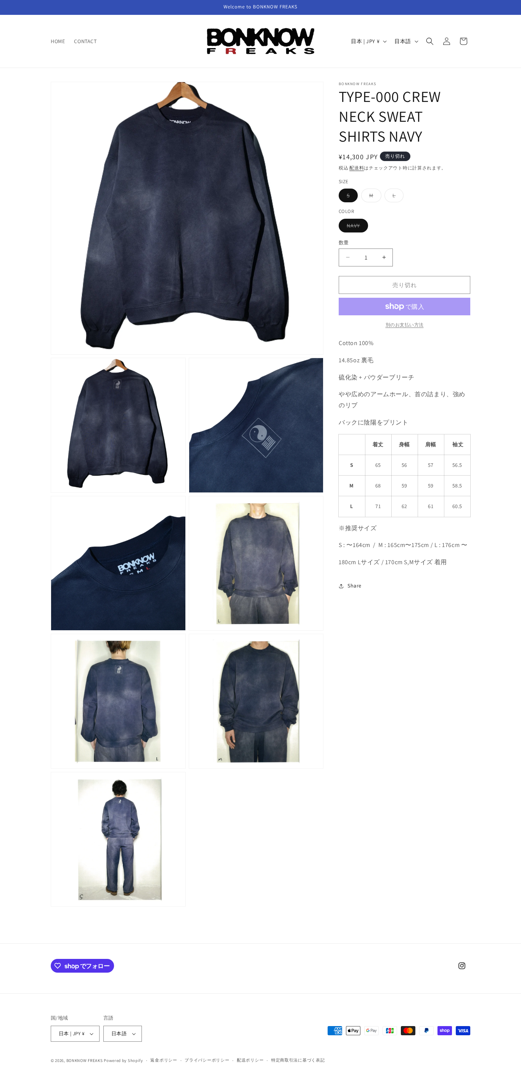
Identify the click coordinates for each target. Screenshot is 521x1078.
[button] (429, 41)
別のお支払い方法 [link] (405, 325)
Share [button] (354, 585)
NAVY (356, 226)
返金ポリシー (163, 1060)
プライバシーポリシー (207, 1060)
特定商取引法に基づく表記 (298, 1060)
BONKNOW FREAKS (84, 1060)
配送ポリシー (250, 1060)
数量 (344, 242)
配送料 (356, 168)
